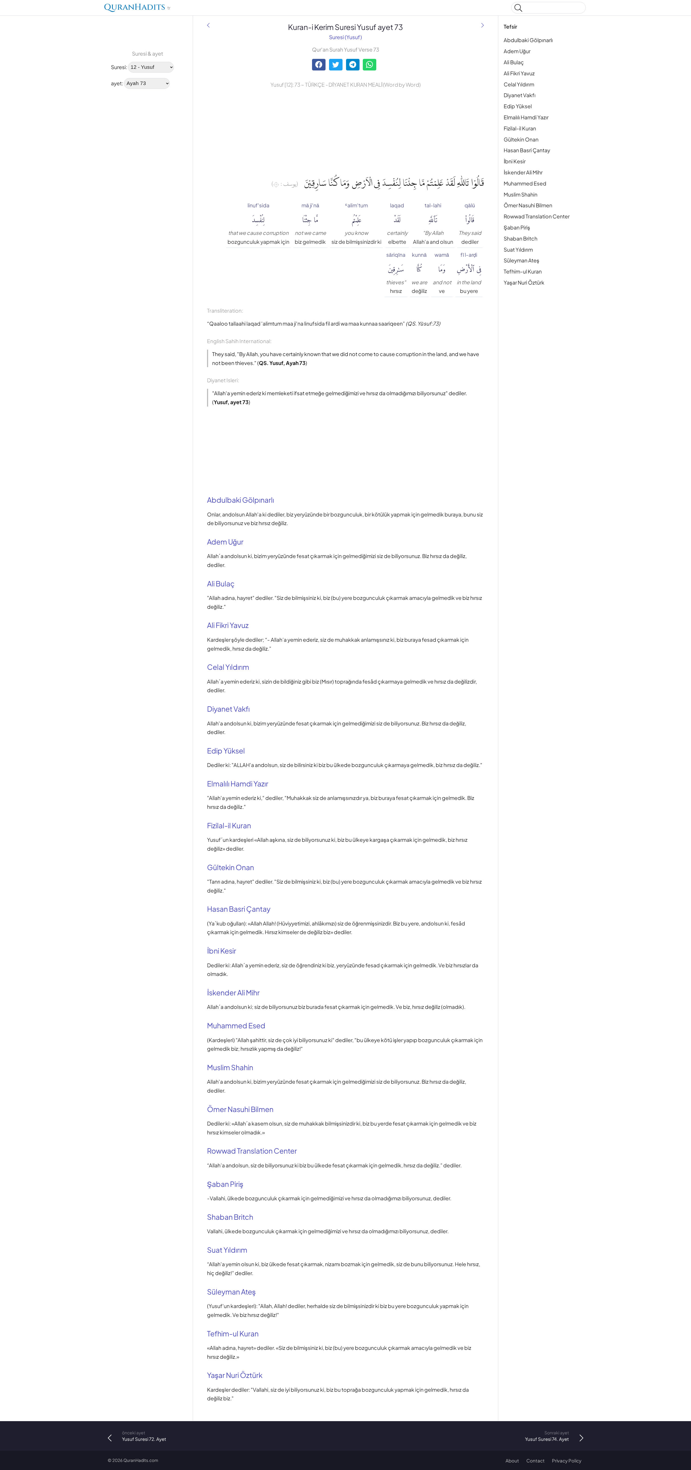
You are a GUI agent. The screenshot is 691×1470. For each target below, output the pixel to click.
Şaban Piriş (517, 227)
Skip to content (8, 9)
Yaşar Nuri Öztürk (524, 282)
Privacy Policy (566, 1461)
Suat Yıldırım (518, 249)
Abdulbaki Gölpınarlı (528, 40)
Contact (535, 1461)
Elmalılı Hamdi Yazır (526, 117)
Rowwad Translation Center (537, 216)
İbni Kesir (515, 161)
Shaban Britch (520, 238)
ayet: (117, 83)
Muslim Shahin (520, 194)
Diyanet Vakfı (520, 95)
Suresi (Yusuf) (345, 37)
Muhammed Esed (525, 183)
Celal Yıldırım (519, 84)
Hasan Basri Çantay (527, 150)
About (512, 1461)
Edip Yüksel (518, 106)
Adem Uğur (517, 51)
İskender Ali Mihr (523, 172)
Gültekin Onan (521, 139)
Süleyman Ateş (521, 260)
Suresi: (119, 66)
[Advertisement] (124, 175)
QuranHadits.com (140, 1460)
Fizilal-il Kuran (520, 128)
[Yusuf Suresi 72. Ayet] (208, 25)
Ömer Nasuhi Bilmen (528, 205)
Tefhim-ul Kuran (523, 271)
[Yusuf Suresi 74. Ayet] (482, 25)
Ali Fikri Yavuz (519, 73)
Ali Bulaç (514, 62)
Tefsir (510, 26)
